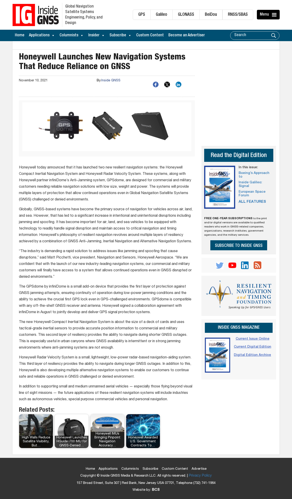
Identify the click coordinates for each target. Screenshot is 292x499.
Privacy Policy (200, 476)
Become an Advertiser (186, 35)
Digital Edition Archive (252, 355)
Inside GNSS (110, 80)
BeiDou (211, 15)
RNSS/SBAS (238, 15)
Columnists (69, 35)
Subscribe (118, 35)
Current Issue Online (252, 339)
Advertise (199, 469)
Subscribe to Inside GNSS (239, 246)
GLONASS (186, 15)
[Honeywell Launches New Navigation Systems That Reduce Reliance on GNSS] (107, 128)
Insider (93, 35)
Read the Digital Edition (239, 156)
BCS (156, 490)
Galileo (161, 15)
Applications (39, 35)
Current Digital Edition (252, 347)
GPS (141, 15)
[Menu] (275, 14)
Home (19, 35)
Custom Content (150, 35)
